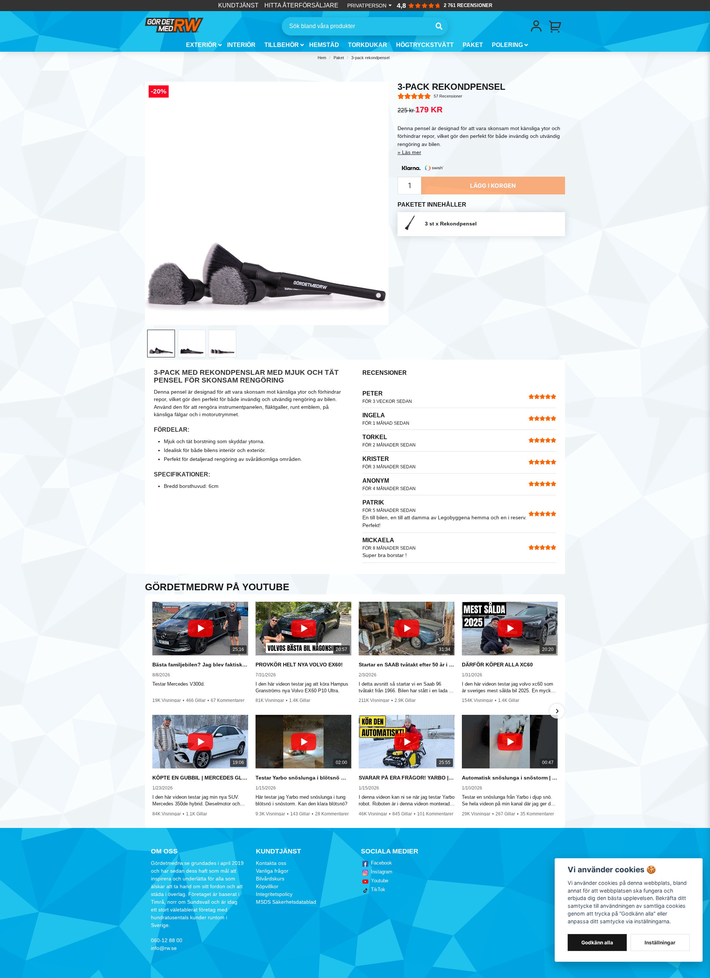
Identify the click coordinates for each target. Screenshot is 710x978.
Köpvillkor (267, 886)
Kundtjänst (238, 5)
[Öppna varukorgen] (555, 26)
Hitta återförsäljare (301, 5)
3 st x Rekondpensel (451, 224)
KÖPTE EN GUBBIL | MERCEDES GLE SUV (200, 778)
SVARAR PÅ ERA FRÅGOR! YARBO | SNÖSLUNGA (406, 778)
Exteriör (201, 45)
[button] (153, 711)
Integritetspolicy (274, 894)
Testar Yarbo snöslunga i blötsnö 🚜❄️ (303, 778)
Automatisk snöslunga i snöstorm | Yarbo (510, 778)
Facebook (381, 863)
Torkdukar (367, 45)
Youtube (379, 880)
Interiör (241, 45)
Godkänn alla (597, 942)
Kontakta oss (271, 863)
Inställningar (660, 942)
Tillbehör (281, 45)
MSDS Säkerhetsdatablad (286, 902)
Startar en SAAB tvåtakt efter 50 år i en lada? (406, 665)
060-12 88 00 (166, 940)
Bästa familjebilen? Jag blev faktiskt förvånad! (200, 665)
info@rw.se (164, 948)
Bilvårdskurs (270, 879)
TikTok (378, 889)
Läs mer (411, 152)
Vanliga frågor (272, 871)
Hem (322, 57)
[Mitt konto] (536, 26)
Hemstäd (324, 45)
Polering (507, 45)
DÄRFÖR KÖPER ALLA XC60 (497, 665)
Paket (473, 45)
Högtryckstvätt (425, 45)
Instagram (381, 872)
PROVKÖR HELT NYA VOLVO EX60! (299, 665)
